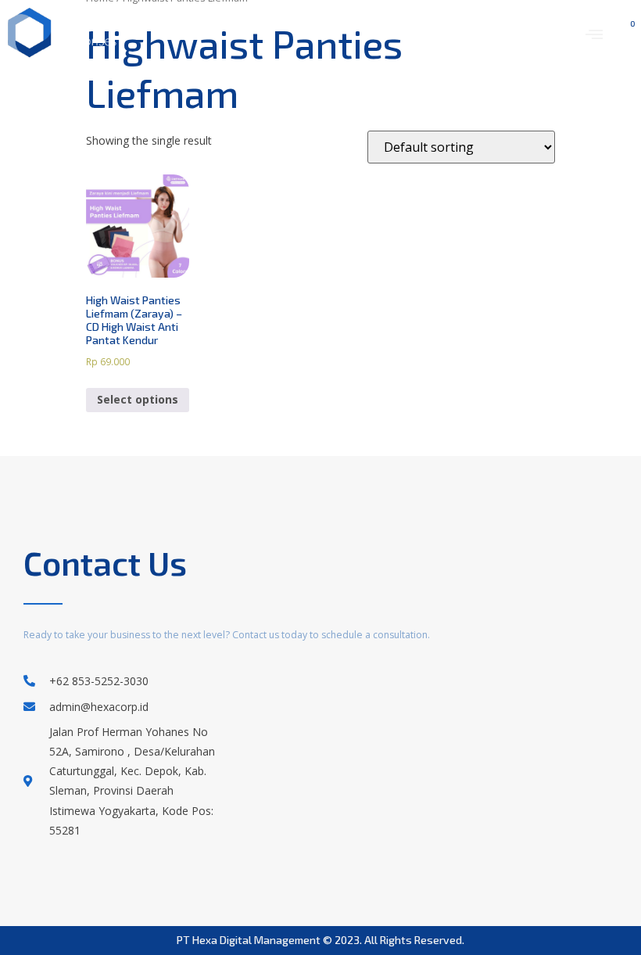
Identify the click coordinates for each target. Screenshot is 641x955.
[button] (594, 33)
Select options (137, 399)
